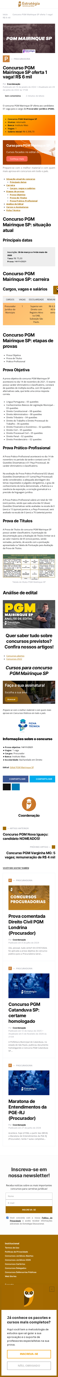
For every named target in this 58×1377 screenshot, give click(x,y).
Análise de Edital (14, 203)
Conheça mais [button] (17, 158)
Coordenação (13, 84)
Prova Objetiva (17, 194)
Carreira (10, 185)
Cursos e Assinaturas (17, 207)
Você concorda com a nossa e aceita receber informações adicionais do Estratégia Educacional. (31, 1221)
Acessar (11, 699)
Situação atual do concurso (20, 179)
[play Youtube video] (29, 614)
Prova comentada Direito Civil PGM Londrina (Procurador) (26, 924)
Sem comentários (13, 96)
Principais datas (18, 182)
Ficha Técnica (13, 210)
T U (12, 1247)
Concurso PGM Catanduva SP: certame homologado (24, 1013)
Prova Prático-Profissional (23, 200)
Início (5, 14)
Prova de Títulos (18, 197)
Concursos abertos (15, 655)
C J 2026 (18, 1260)
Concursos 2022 (14, 658)
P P (16, 1252)
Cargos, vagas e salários (22, 188)
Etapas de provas (15, 191)
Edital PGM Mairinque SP (22, 767)
